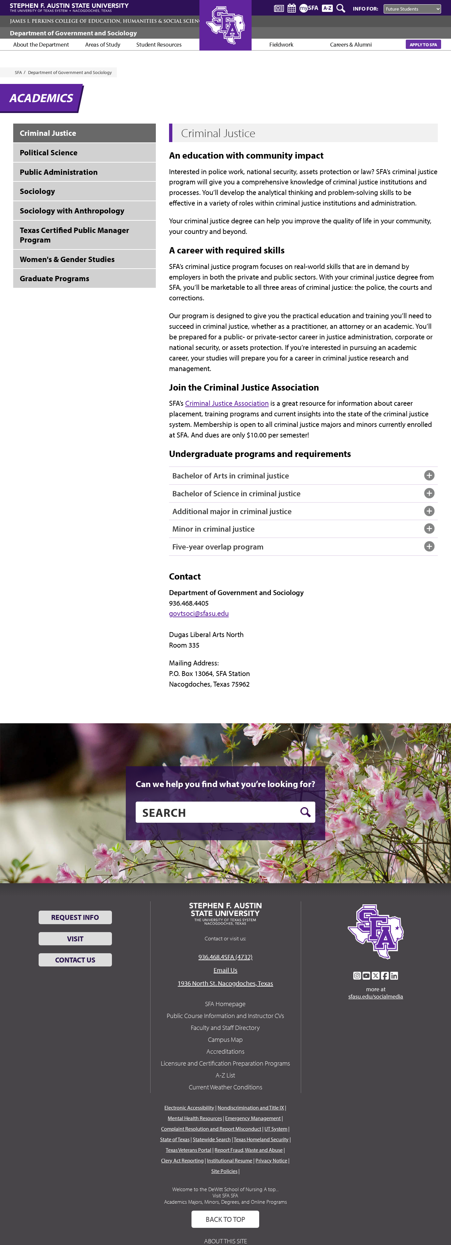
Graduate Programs (54, 278)
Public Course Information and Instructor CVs (225, 1015)
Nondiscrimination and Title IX (251, 1107)
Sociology (37, 191)
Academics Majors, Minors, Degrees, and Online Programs (225, 1201)
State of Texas (175, 1139)
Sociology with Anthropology (72, 210)
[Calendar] (292, 8)
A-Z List (225, 1075)
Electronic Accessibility (189, 1107)
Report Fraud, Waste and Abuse (249, 1150)
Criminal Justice (48, 133)
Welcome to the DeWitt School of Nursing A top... (225, 1189)
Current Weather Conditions (225, 1087)
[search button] (305, 812)
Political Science (49, 152)
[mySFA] (308, 8)
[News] (279, 8)
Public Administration (59, 172)
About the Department (41, 44)
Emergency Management (253, 1118)
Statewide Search (212, 1139)
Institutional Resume (229, 1160)
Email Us (225, 970)
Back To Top (225, 1219)
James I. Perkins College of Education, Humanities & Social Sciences (109, 21)
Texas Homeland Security (261, 1139)
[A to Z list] (327, 8)
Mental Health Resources (195, 1118)
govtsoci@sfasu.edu (199, 613)
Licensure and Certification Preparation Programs (225, 1063)
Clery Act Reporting (182, 1160)
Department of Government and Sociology (73, 33)
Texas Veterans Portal (188, 1150)
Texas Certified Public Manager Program (74, 235)
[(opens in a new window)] (357, 975)
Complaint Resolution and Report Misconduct (211, 1128)
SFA (18, 72)
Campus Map (225, 1039)
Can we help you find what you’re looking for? (225, 783)
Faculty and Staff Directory (225, 1027)
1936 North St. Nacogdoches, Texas (225, 983)
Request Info (75, 917)
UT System (275, 1128)
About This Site (225, 1241)
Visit (75, 938)
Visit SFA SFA (225, 1195)
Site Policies (224, 1171)
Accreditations (225, 1051)
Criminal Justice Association (227, 403)
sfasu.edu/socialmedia (375, 996)
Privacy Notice (271, 1160)
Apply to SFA (423, 44)
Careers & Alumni (351, 44)
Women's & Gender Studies (67, 259)
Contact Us (75, 959)
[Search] (341, 8)
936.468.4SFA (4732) (225, 957)
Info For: (365, 8)
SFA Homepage (225, 1004)
